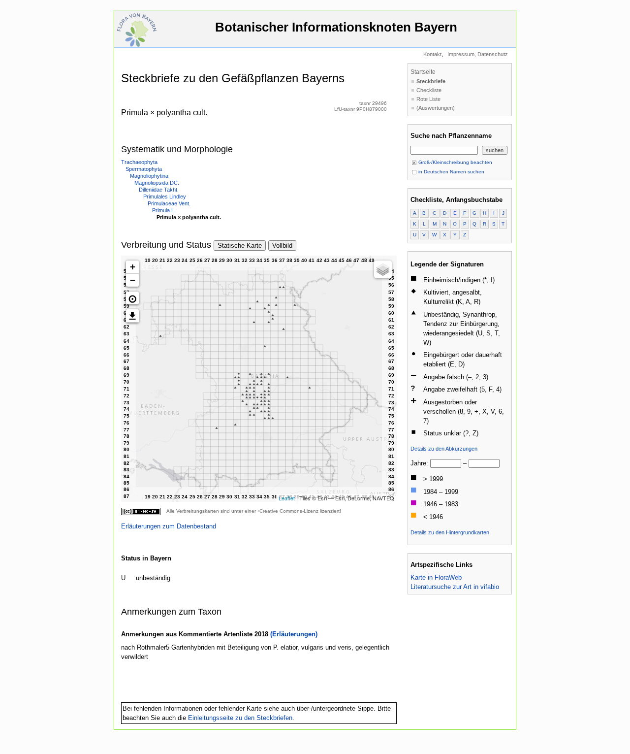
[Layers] (383, 269)
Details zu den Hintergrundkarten (449, 532)
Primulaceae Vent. (169, 203)
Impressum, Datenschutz (477, 54)
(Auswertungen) (435, 108)
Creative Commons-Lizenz (288, 511)
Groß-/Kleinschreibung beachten (454, 162)
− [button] (132, 280)
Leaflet (287, 498)
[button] (132, 298)
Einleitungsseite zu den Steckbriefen (240, 717)
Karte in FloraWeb (436, 577)
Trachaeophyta (139, 162)
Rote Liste (428, 99)
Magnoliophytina (149, 176)
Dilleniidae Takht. (159, 190)
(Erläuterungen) (293, 634)
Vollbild (282, 245)
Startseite (423, 71)
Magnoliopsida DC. (156, 183)
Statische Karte (240, 245)
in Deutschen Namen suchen (450, 171)
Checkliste (428, 90)
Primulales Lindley (164, 196)
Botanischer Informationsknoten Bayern (336, 27)
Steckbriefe (430, 81)
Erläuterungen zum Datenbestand (168, 526)
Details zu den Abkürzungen (443, 449)
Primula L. (164, 210)
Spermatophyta (144, 169)
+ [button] (132, 267)
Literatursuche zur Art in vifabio (454, 586)
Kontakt (432, 54)
